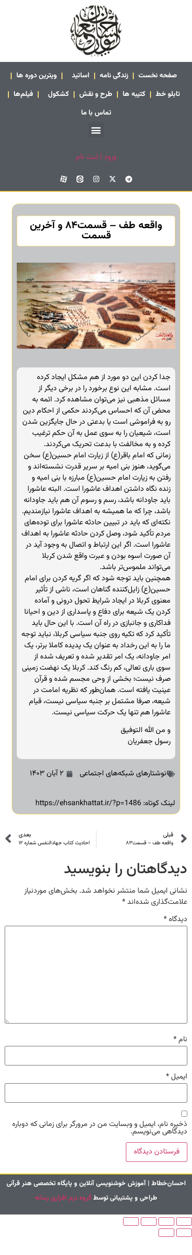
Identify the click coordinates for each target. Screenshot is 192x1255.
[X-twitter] (112, 179)
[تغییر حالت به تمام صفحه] (166, 1221)
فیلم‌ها (23, 94)
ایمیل (176, 1077)
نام (180, 1040)
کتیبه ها (134, 94)
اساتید (80, 75)
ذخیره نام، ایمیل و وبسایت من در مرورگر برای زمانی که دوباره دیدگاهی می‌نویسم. (99, 1128)
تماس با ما (96, 113)
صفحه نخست (157, 75)
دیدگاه (175, 919)
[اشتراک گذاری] (149, 1221)
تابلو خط (168, 94)
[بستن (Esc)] (131, 1221)
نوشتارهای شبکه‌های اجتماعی (123, 774)
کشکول (58, 94)
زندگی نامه (114, 75)
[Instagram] (96, 179)
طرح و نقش (95, 94)
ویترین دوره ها (36, 75)
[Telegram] (129, 179)
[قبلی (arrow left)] (184, 1232)
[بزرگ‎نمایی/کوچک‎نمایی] (184, 1221)
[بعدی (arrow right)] (166, 1232)
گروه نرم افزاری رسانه (63, 1198)
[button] (96, 130)
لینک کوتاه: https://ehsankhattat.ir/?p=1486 (105, 803)
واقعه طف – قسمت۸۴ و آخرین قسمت (96, 230)
